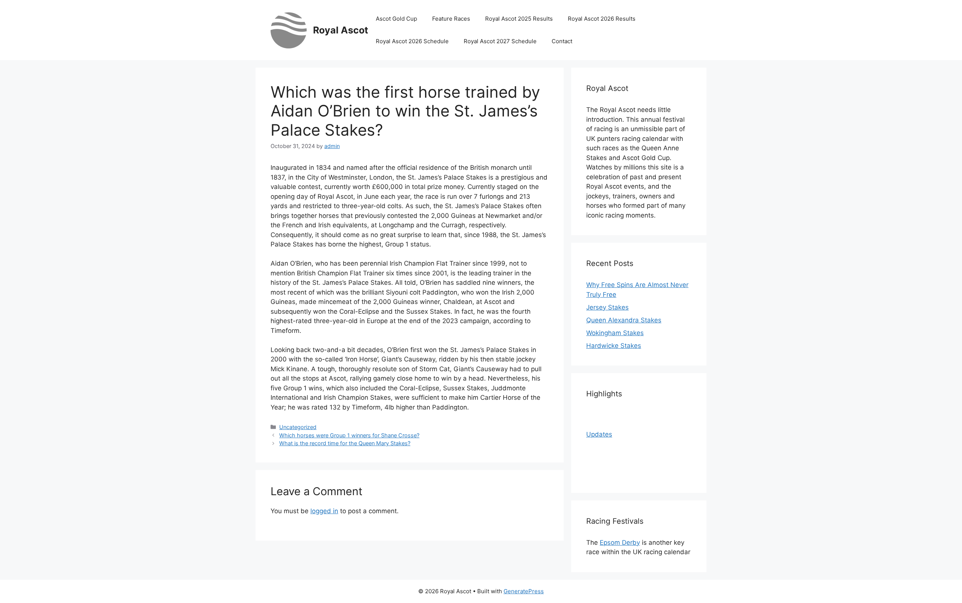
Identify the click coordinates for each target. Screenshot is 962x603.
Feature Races (451, 18)
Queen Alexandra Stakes (623, 320)
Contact (562, 41)
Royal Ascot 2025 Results (519, 18)
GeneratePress (524, 591)
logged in (324, 511)
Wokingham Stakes (615, 333)
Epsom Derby (620, 542)
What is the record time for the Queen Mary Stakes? (344, 443)
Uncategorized (297, 427)
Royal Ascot (340, 30)
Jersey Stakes (607, 307)
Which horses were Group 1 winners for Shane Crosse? (349, 435)
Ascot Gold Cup (396, 18)
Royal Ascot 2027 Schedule (500, 41)
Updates (599, 434)
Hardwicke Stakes (613, 345)
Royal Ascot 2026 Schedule (412, 41)
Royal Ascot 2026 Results (601, 18)
